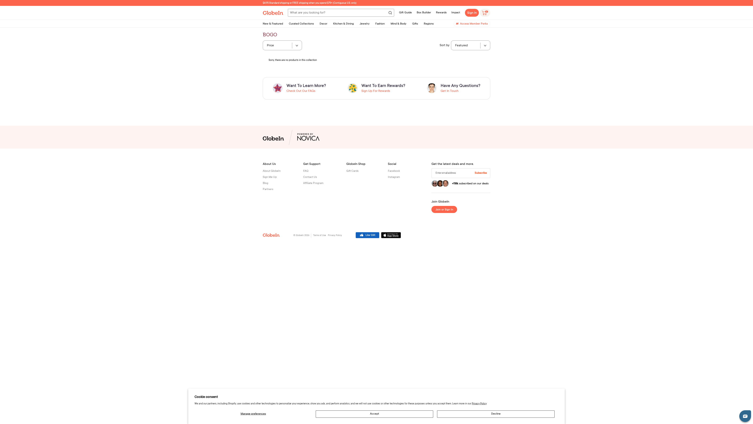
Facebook (394, 171)
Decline (496, 414)
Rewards (441, 12)
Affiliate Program (313, 183)
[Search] (390, 13)
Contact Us (310, 177)
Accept (374, 414)
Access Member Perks (474, 24)
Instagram (394, 177)
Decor (323, 24)
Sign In (472, 13)
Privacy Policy (479, 403)
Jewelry (364, 24)
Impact (455, 12)
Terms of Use (319, 235)
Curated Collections (301, 24)
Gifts (415, 24)
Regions (429, 24)
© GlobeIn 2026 (301, 235)
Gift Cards (352, 171)
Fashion (380, 24)
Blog (265, 183)
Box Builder (424, 12)
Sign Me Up (270, 177)
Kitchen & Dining (343, 24)
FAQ (305, 171)
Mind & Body (398, 24)
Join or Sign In (444, 209)
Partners (268, 189)
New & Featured (273, 24)
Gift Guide (405, 12)
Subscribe (481, 173)
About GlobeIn (272, 171)
